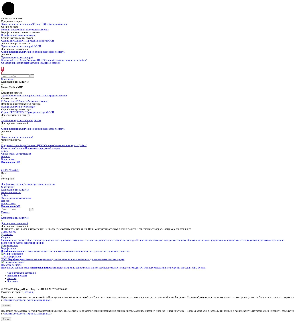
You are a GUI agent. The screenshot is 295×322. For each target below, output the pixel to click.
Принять (6, 305)
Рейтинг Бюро (8, 29)
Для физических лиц (12, 184)
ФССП (50, 40)
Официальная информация (21, 273)
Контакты (12, 281)
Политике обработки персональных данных (27, 300)
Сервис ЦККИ (41, 24)
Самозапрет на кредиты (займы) (70, 60)
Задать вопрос (8, 231)
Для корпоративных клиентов (39, 184)
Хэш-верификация (25, 35)
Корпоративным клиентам (15, 189)
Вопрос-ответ (8, 159)
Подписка (20, 63)
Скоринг (44, 29)
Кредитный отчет (58, 24)
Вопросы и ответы (17, 275)
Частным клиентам (11, 192)
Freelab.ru (28, 292)
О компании (7, 79)
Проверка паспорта (36, 40)
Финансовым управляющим (16, 153)
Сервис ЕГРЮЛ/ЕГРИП (13, 40)
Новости (5, 156)
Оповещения (8, 63)
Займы (4, 151)
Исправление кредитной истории (42, 63)
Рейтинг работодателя (27, 29)
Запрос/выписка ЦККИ (32, 60)
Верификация (8, 35)
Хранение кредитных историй (17, 24)
